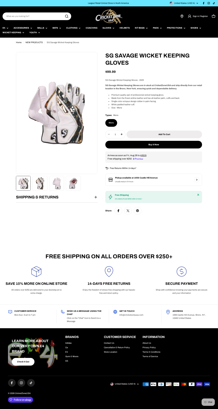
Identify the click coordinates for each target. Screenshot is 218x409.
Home (19, 42)
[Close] (198, 195)
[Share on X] (128, 211)
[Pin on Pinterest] (137, 211)
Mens (111, 123)
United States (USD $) (184, 3)
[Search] (67, 16)
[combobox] (37, 16)
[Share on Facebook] (118, 211)
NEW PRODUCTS (34, 42)
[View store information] (196, 179)
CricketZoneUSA (23, 393)
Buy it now (153, 144)
